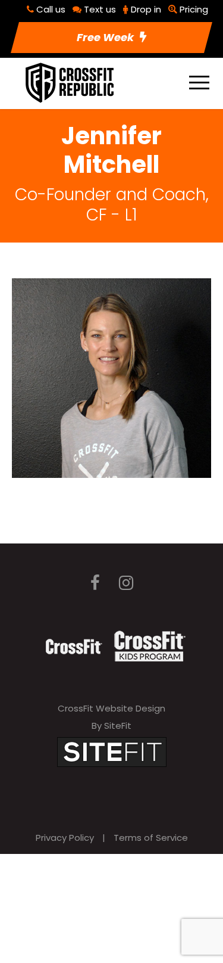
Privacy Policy (65, 837)
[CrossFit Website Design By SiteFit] (112, 751)
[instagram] (126, 583)
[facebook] (95, 583)
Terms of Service (151, 837)
